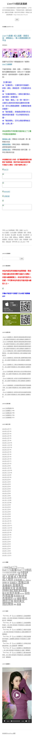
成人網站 (19, 235)
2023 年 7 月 (5, 454)
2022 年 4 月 (5, 489)
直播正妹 (27, 237)
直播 (10, 237)
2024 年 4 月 (5, 433)
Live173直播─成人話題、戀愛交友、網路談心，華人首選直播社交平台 (16, 38)
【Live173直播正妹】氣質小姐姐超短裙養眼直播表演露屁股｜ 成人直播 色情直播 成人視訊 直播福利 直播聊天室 (16, 353)
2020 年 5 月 (5, 541)
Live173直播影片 (6, 410)
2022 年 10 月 (6, 475)
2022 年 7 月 (5, 482)
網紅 (11, 590)
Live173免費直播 (9, 230)
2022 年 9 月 (5, 477)
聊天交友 (10, 239)
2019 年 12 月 (6, 553)
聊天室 (16, 239)
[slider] (15, 721)
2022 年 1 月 (5, 495)
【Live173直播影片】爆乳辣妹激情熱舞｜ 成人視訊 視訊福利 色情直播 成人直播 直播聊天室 (16, 655)
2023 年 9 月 (5, 449)
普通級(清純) (6, 150)
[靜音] (26, 721)
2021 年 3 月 (5, 518)
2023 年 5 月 (5, 459)
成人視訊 (7, 580)
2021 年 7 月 (5, 509)
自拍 (20, 239)
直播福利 (7, 585)
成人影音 (7, 235)
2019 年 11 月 (6, 555)
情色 (25, 232)
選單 (17, 19)
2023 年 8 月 (5, 452)
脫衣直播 (14, 593)
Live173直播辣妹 (6, 417)
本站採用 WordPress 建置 (8, 733)
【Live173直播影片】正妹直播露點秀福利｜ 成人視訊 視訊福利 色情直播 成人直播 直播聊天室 (16, 625)
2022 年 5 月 (5, 486)
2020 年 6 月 (5, 539)
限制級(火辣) (6, 139)
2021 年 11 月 (6, 500)
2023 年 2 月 (5, 466)
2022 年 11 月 (6, 472)
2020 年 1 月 (5, 551)
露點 (15, 604)
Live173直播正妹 (6, 413)
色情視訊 (7, 598)
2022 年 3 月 (5, 491)
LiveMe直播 (13, 232)
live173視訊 (24, 570)
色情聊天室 (19, 595)
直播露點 (5, 590)
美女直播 (22, 590)
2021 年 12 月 (6, 498)
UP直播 (18, 572)
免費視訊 (4, 574)
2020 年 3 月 (5, 546)
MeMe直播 (12, 572)
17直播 (20, 230)
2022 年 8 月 (5, 479)
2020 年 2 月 (5, 548)
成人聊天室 (26, 235)
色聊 (14, 599)
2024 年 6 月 (5, 429)
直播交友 (5, 582)
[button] (17, 695)
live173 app (21, 567)
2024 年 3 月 (5, 436)
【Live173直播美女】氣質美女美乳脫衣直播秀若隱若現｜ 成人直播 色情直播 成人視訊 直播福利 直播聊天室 (16, 394)
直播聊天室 (8, 588)
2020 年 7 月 (5, 537)
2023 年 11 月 (6, 445)
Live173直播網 (7, 64)
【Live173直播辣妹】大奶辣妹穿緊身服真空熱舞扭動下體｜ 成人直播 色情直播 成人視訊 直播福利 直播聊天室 (16, 387)
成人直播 (13, 235)
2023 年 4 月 (5, 461)
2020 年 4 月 (5, 544)
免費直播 (20, 232)
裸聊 (19, 598)
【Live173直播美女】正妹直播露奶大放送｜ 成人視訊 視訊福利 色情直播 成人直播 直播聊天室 (16, 618)
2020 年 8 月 (5, 535)
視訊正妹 (8, 242)
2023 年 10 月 (6, 447)
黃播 (19, 604)
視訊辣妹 (7, 604)
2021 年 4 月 (5, 516)
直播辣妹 (21, 588)
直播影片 (21, 237)
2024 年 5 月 (5, 431)
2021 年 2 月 (5, 521)
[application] (17, 695)
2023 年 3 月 (5, 463)
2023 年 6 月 (5, 456)
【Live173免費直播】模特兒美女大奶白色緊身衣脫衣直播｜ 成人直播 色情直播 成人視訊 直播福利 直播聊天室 (16, 374)
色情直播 (25, 239)
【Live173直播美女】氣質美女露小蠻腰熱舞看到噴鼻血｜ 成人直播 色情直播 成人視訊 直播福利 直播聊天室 (16, 360)
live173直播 (5, 232)
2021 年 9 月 (5, 505)
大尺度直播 (10, 575)
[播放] (5, 721)
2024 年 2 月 (5, 438)
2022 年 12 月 (6, 470)
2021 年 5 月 (5, 514)
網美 (16, 590)
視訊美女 (19, 601)
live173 (26, 230)
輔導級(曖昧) (6, 144)
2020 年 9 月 (5, 532)
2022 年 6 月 (5, 484)
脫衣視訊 (22, 593)
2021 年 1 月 (5, 523)
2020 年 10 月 (6, 530)
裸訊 (24, 598)
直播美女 (4, 239)
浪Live (6, 237)
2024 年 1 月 (5, 440)
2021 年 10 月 (6, 502)
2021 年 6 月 (5, 512)
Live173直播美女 (6, 415)
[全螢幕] (29, 721)
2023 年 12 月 (6, 443)
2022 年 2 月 (5, 493)
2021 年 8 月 (5, 507)
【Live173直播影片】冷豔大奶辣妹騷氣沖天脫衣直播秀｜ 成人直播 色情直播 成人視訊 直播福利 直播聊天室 (16, 367)
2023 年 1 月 (5, 468)
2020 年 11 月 (6, 528)
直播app (15, 237)
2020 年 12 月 (6, 525)
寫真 (16, 575)
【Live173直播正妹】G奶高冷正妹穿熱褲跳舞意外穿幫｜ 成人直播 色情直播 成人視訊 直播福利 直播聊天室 (16, 380)
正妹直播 (18, 579)
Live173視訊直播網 (17, 3)
